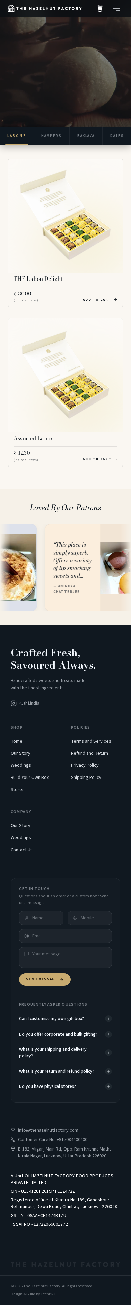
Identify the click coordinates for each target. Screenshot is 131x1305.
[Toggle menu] (116, 8)
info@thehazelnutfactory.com (48, 1130)
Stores (18, 789)
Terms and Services (91, 741)
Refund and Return (89, 753)
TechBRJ (48, 1294)
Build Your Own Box (30, 777)
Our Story (20, 753)
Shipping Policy (86, 777)
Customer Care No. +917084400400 (52, 1139)
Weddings (21, 765)
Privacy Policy (85, 765)
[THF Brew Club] (100, 8)
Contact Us (22, 850)
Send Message (42, 979)
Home (17, 741)
